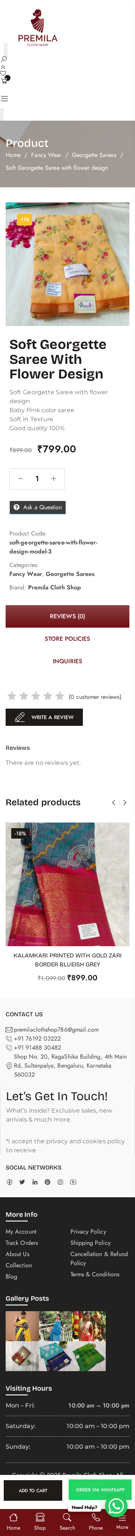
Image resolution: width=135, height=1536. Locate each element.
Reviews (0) (67, 616)
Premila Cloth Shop (54, 587)
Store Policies (67, 638)
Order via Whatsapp (100, 1489)
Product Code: (28, 533)
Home (13, 155)
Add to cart (33, 1490)
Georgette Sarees (94, 155)
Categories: (24, 565)
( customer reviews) (95, 696)
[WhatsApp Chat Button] (116, 1506)
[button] (99, 1492)
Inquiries (67, 661)
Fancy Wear (46, 155)
